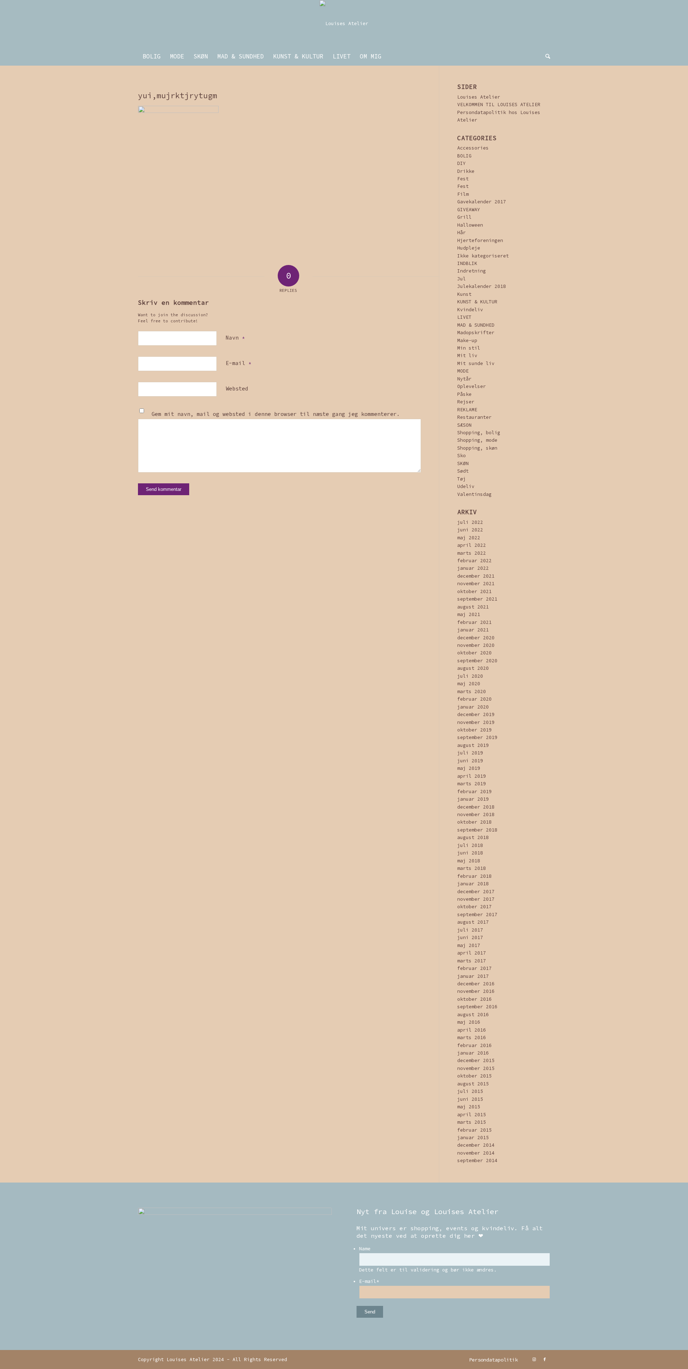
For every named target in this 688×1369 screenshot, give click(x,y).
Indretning (471, 271)
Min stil (468, 348)
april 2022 (471, 545)
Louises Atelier (478, 97)
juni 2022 (470, 530)
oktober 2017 (474, 907)
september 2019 (477, 737)
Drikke (465, 171)
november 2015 (475, 1068)
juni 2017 (470, 937)
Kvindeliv (470, 310)
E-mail (238, 363)
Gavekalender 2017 (481, 202)
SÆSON (464, 425)
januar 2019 (473, 799)
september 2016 (477, 1007)
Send (369, 1311)
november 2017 (475, 899)
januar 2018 (473, 884)
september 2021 (477, 599)
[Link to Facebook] (544, 1359)
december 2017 (475, 892)
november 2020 (475, 645)
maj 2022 (468, 538)
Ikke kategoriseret (483, 256)
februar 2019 (474, 791)
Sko (461, 456)
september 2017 (477, 914)
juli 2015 (470, 1091)
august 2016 (473, 1015)
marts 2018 (471, 868)
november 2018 (475, 814)
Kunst (464, 294)
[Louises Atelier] (344, 23)
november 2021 (475, 584)
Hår (461, 232)
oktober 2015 (474, 1076)
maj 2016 (468, 1022)
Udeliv (465, 486)
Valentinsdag (474, 494)
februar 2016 (474, 1045)
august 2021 (473, 607)
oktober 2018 (474, 822)
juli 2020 (470, 676)
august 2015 (473, 1084)
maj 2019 (468, 768)
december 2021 (475, 576)
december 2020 (475, 638)
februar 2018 (474, 876)
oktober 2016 (474, 999)
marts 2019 (471, 784)
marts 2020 (471, 691)
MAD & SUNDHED (475, 325)
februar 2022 (474, 561)
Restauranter (474, 417)
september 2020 (477, 661)
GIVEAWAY (468, 210)
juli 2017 (470, 930)
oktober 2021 (474, 591)
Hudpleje (468, 248)
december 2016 (475, 984)
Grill (464, 217)
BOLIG (464, 156)
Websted (237, 388)
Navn (235, 337)
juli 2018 (470, 845)
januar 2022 (473, 568)
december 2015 (475, 1060)
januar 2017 (473, 976)
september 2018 (477, 830)
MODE (463, 371)
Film (463, 194)
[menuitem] (151, 56)
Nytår (464, 379)
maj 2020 (468, 684)
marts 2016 (471, 1037)
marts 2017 (471, 961)
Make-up (467, 340)
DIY (461, 163)
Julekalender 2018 (481, 286)
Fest (463, 179)
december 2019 (475, 714)
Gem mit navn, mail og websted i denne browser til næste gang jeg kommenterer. (276, 414)
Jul (461, 279)
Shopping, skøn (477, 448)
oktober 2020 (474, 653)
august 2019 (473, 745)
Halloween (470, 225)
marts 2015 (471, 1122)
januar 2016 (473, 1053)
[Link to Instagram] (534, 1359)
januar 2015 (473, 1137)
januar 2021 (473, 630)
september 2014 (477, 1160)
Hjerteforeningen (480, 240)
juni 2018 (470, 853)
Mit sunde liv (475, 363)
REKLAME (467, 410)
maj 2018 (468, 861)
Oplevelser (471, 386)
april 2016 (471, 1030)
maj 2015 (468, 1107)
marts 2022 (471, 553)
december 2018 (475, 807)
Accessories (473, 148)
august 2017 (473, 922)
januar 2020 (473, 707)
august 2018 (473, 837)
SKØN (463, 463)
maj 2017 (468, 945)
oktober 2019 (474, 730)
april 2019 (471, 776)
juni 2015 (470, 1099)
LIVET (464, 317)
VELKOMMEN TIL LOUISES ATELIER (498, 104)
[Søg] (545, 56)
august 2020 (473, 668)
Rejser (465, 402)
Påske (464, 394)
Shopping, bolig (478, 433)
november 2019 (475, 722)
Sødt (463, 471)
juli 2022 (470, 522)
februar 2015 (474, 1130)
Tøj (461, 479)
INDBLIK (467, 263)
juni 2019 (470, 761)
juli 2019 (470, 753)
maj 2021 (468, 614)
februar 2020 (474, 699)
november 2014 (475, 1153)
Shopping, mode (477, 440)
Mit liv (467, 355)
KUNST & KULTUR (477, 302)
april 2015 (471, 1115)
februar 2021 (474, 622)
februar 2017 (474, 968)
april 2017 (471, 953)
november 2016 (475, 991)
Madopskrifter (475, 333)
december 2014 (475, 1145)
